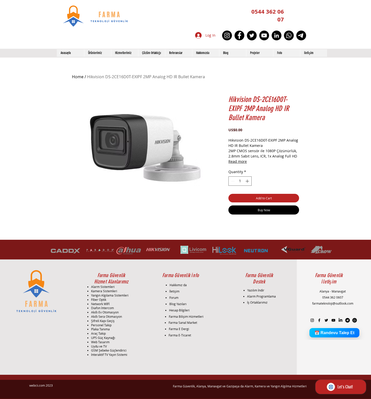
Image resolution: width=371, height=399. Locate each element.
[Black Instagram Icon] (312, 320)
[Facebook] (239, 35)
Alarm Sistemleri (103, 287)
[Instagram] (227, 35)
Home (78, 76)
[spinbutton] (240, 181)
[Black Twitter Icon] (326, 320)
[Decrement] (232, 181)
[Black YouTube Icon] (333, 320)
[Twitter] (252, 35)
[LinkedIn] (276, 35)
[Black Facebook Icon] (319, 320)
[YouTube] (264, 35)
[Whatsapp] (289, 35)
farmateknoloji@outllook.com (332, 303)
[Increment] (248, 181)
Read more (237, 161)
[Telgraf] (301, 35)
